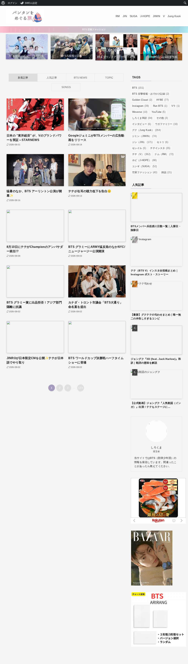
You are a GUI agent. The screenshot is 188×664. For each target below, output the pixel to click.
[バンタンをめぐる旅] (25, 16)
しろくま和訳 (142, 118)
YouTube (158, 112)
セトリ (162, 142)
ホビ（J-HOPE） (144, 160)
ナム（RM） (164, 154)
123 (80, 387)
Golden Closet (142, 99)
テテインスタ (160, 148)
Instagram (140, 106)
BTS (138, 87)
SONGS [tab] (66, 87)
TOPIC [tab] (109, 77)
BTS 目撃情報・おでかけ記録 (150, 93)
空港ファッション (144, 172)
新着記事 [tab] (23, 77)
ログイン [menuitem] (12, 2)
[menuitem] (3, 3)
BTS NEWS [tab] (80, 77)
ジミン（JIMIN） (144, 136)
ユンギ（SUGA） (144, 166)
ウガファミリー (166, 124)
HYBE (162, 99)
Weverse (139, 112)
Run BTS (160, 106)
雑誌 (166, 172)
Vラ (175, 106)
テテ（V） (141, 154)
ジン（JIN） (142, 142)
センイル (139, 148)
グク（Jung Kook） (146, 130)
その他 (162, 118)
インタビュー (141, 124)
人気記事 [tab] (52, 77)
